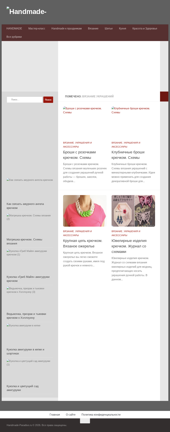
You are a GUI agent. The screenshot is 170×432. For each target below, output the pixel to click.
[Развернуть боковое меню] (164, 97)
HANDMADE (14, 28)
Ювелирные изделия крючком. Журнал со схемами (129, 246)
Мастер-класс (36, 28)
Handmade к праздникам (66, 28)
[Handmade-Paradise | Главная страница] (31, 12)
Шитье (109, 28)
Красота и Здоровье (144, 28)
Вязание (93, 28)
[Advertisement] (109, 68)
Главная (55, 414)
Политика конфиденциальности (101, 414)
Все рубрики (14, 36)
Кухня (122, 28)
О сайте (71, 414)
